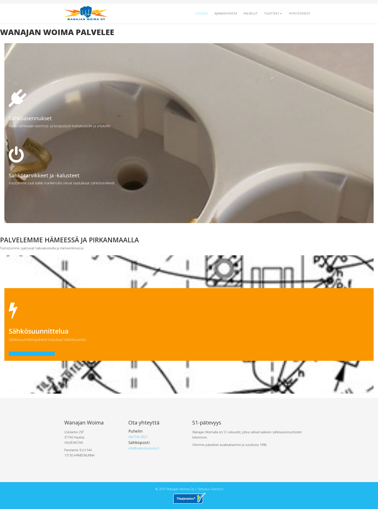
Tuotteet (271, 13)
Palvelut (251, 13)
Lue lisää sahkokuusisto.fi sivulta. (32, 354)
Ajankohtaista (226, 13)
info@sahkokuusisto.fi (143, 448)
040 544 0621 (138, 437)
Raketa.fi (217, 489)
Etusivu (202, 13)
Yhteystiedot (299, 13)
